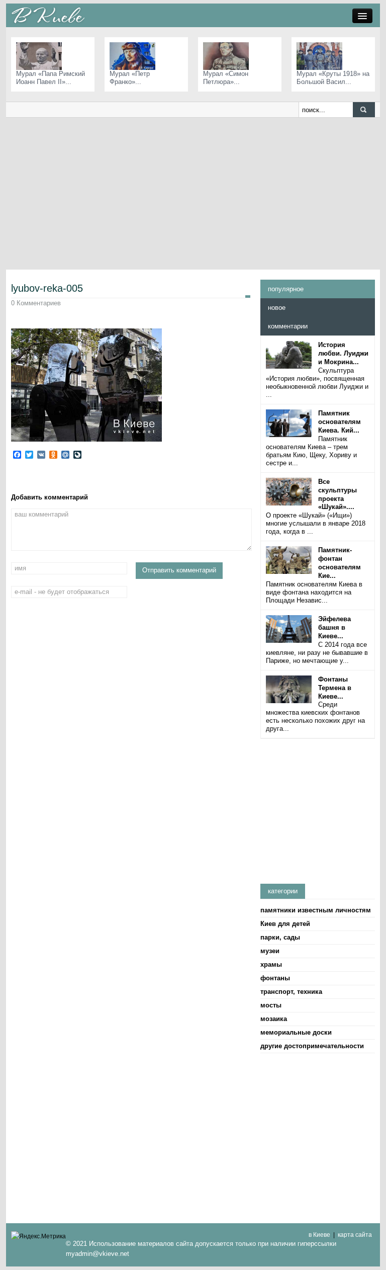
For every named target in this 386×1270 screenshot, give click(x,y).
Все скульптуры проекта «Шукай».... (337, 494)
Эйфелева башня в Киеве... (334, 627)
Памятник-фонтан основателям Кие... (339, 562)
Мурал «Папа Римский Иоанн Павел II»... (50, 78)
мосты (270, 1005)
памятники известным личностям (315, 910)
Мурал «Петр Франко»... (130, 78)
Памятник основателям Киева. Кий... (339, 421)
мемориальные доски (296, 1032)
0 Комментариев (36, 303)
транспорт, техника (291, 991)
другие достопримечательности (312, 1046)
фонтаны (275, 978)
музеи (269, 951)
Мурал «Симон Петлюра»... (225, 78)
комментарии (288, 326)
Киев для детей (285, 923)
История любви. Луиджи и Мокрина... (343, 353)
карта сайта (355, 1234)
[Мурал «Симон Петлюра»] (228, 55)
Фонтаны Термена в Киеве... (334, 687)
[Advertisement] (193, 193)
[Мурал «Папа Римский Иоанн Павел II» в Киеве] (41, 55)
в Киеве (319, 1234)
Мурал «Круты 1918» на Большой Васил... (333, 78)
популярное (286, 289)
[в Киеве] (47, 15)
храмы (271, 964)
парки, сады (280, 937)
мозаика (273, 1019)
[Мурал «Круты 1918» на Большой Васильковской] (322, 55)
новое (276, 307)
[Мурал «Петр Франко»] (135, 55)
